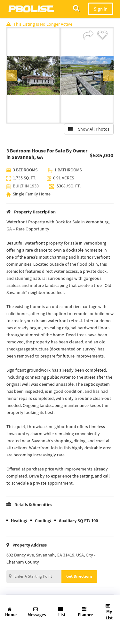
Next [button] (108, 75)
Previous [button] (11, 75)
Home (11, 614)
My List (109, 614)
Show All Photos (92, 129)
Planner (85, 614)
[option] (33, 75)
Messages (37, 614)
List (61, 614)
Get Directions (79, 576)
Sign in (101, 9)
